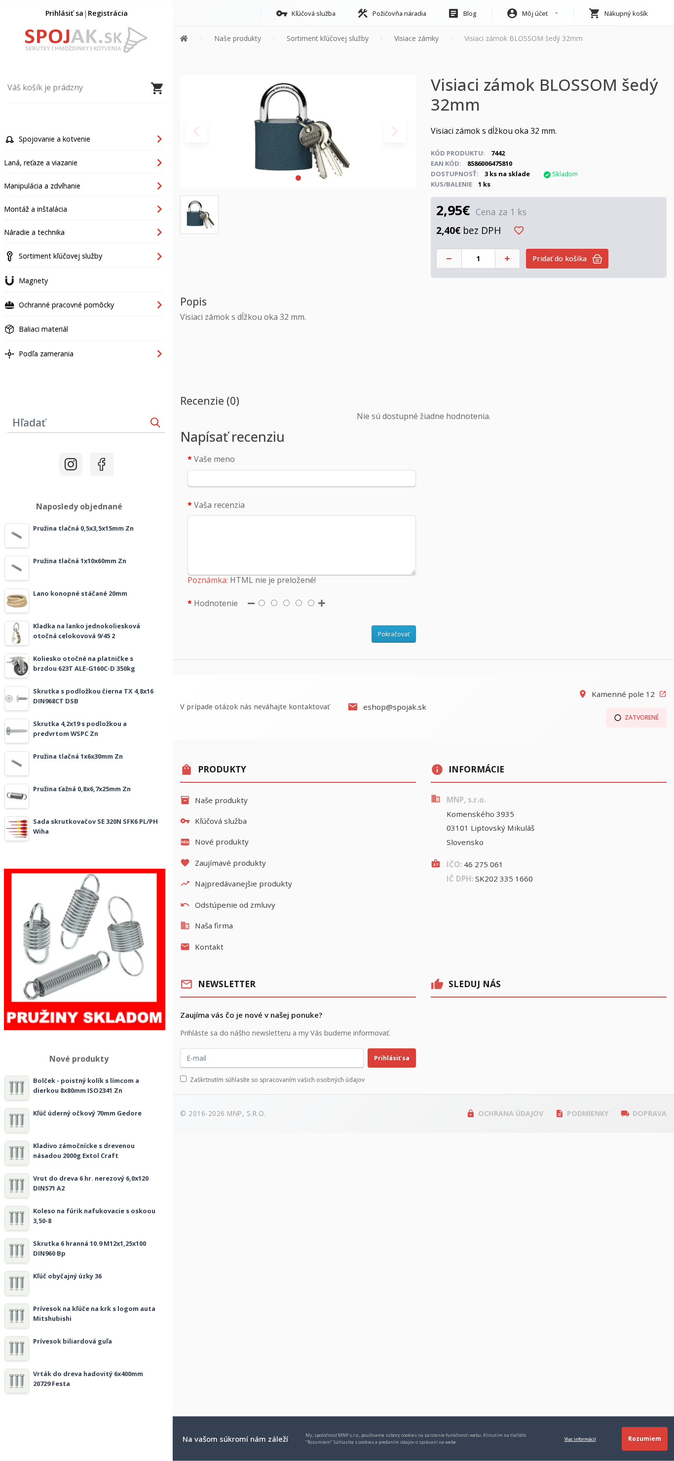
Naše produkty (214, 800)
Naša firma (206, 925)
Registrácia (108, 13)
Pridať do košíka (560, 258)
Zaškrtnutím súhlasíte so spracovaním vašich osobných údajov (277, 1080)
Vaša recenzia (219, 505)
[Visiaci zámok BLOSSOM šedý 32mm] (298, 130)
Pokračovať (394, 634)
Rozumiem (644, 1438)
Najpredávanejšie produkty (236, 883)
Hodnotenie (216, 603)
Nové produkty (214, 841)
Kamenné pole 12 (622, 694)
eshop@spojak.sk (386, 706)
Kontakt (202, 947)
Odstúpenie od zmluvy (227, 905)
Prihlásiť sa (64, 13)
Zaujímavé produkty (223, 863)
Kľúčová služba (213, 821)
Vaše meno (214, 459)
